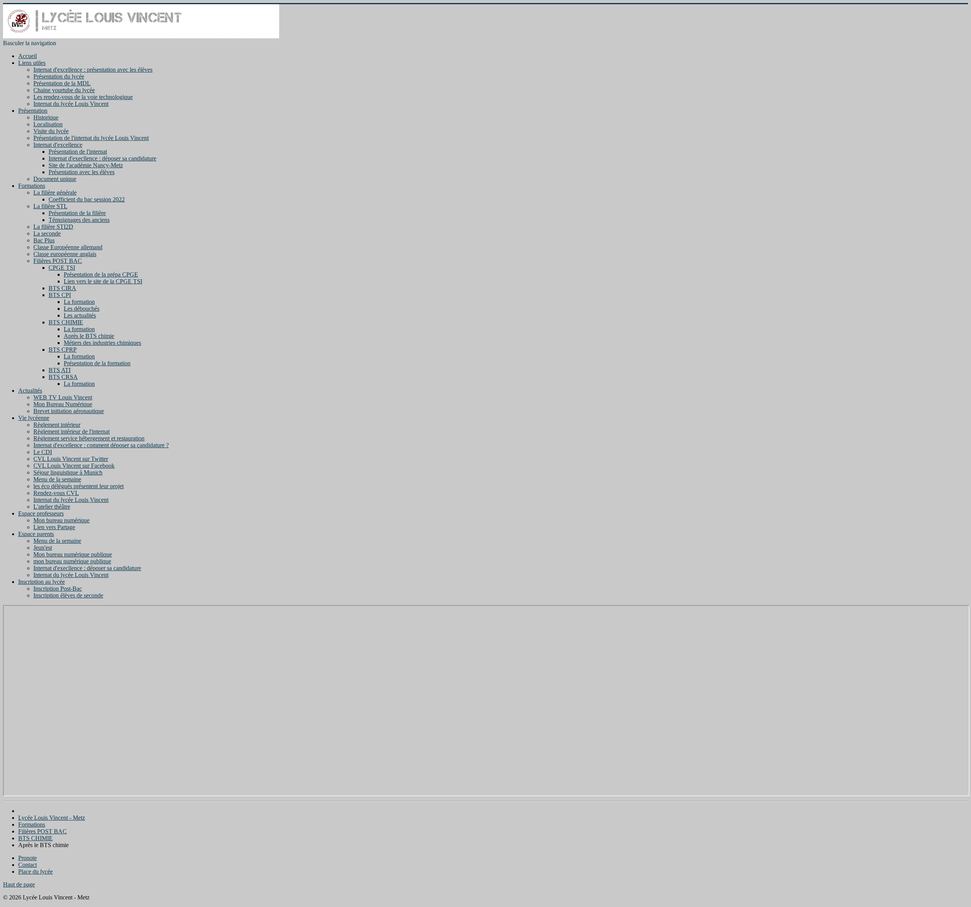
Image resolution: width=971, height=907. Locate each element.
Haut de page (19, 884)
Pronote (27, 858)
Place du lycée (35, 871)
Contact (27, 864)
